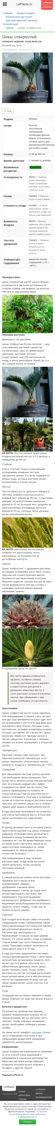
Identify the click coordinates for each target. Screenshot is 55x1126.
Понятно (27, 1122)
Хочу (9, 111)
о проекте (40, 1089)
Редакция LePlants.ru (12, 1075)
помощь (23, 1099)
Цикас (10, 27)
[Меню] (4, 4)
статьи (22, 1091)
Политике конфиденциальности (32, 1115)
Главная (8, 13)
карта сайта (24, 1095)
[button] (27, 78)
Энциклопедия (26, 13)
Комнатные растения (19, 16)
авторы (39, 1093)
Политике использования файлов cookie (28, 1112)
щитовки (36, 1032)
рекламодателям (44, 1097)
